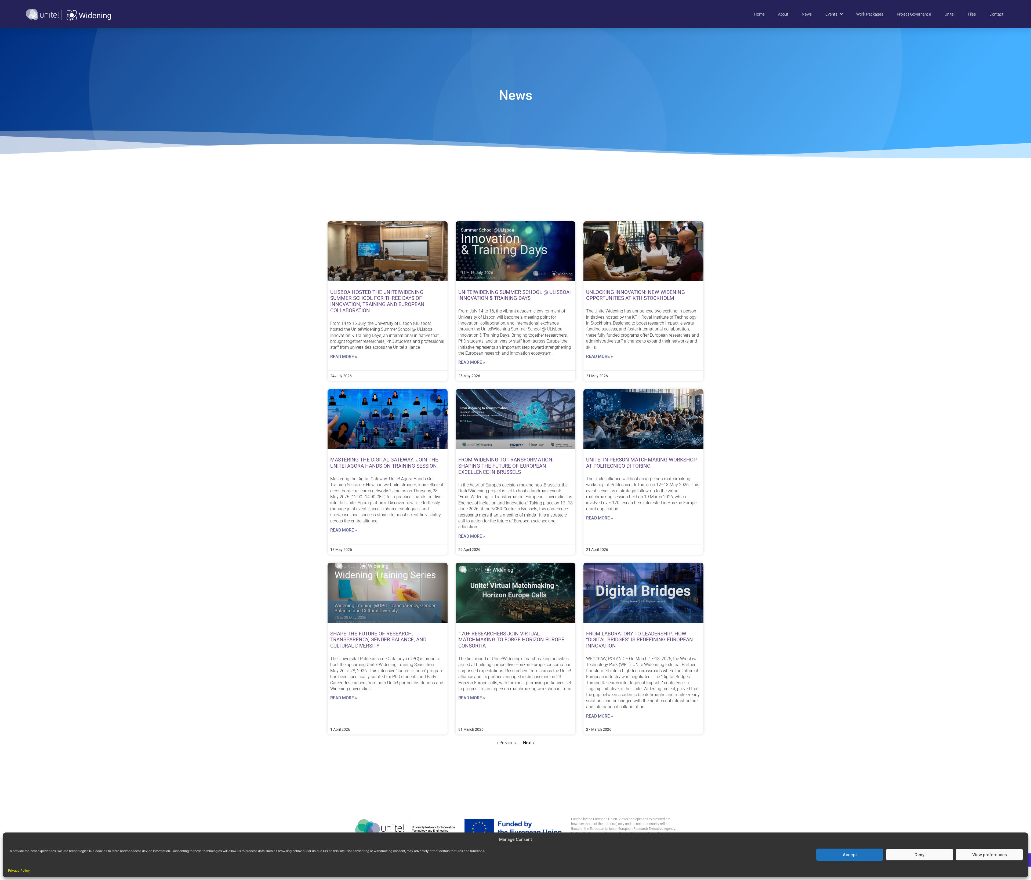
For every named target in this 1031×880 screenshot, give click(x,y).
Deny (919, 854)
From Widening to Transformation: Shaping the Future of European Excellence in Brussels (506, 466)
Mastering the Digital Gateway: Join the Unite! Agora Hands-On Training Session (384, 463)
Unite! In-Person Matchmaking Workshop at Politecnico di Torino (641, 463)
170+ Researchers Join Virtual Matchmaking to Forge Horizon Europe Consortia (511, 640)
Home (759, 14)
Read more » (343, 356)
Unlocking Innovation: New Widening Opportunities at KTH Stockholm (635, 295)
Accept (850, 854)
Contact (996, 14)
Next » (529, 742)
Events (831, 14)
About (783, 14)
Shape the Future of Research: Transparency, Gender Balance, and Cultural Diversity (378, 640)
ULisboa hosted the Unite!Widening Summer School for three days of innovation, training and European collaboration (377, 301)
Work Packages (869, 14)
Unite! (949, 14)
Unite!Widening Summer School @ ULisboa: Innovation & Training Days (514, 295)
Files (972, 14)
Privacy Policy (19, 870)
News (807, 14)
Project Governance (914, 14)
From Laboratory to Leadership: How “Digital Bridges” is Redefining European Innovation (639, 640)
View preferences (989, 854)
